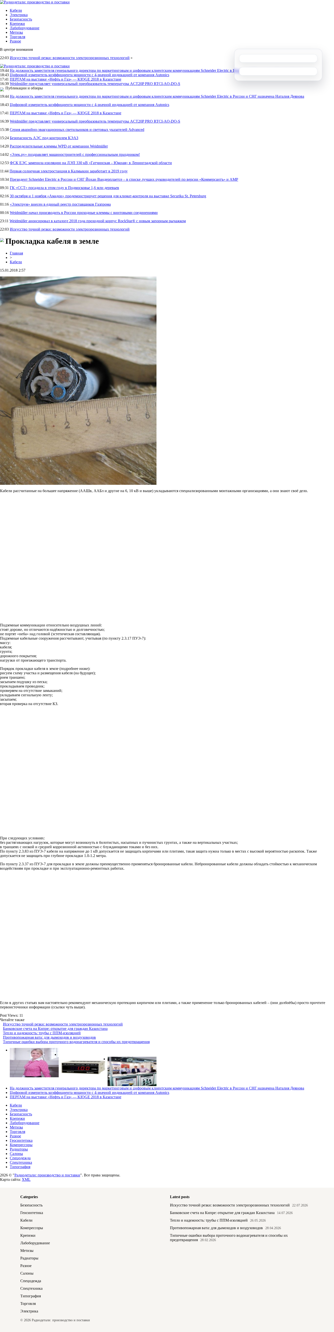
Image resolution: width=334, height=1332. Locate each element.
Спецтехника (21, 1162)
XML (26, 1179)
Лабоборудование (24, 28)
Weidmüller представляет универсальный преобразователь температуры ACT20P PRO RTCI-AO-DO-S (95, 84)
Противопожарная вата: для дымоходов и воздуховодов (49, 1037)
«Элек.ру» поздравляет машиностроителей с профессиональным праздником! (75, 154)
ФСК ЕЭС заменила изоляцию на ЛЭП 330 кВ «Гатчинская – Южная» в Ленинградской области (91, 163)
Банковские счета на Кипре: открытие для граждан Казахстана (55, 1028)
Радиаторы (19, 1149)
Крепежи (17, 23)
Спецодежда (20, 1158)
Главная (16, 253)
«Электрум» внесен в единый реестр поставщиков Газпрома (60, 204)
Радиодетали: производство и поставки (47, 1175)
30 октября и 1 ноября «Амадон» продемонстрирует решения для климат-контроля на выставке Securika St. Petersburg (108, 196)
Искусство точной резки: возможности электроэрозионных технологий (70, 58)
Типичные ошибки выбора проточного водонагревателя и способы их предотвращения (76, 1042)
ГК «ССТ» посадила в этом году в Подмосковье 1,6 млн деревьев (64, 188)
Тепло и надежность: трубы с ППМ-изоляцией (42, 1033)
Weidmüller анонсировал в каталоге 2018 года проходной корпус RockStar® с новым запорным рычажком (98, 221)
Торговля (17, 37)
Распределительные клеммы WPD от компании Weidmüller (59, 146)
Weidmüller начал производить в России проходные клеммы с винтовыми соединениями (84, 213)
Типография (20, 1167)
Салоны (16, 1154)
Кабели (16, 10)
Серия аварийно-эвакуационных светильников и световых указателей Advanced (77, 129)
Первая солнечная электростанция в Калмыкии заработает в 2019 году (69, 171)
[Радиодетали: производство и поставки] (35, 2)
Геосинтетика (21, 1140)
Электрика (19, 15)
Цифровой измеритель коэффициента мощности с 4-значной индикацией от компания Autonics (89, 75)
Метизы (16, 32)
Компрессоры (21, 1145)
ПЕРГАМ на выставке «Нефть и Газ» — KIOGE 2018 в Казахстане (65, 79)
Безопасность (21, 19)
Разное (15, 41)
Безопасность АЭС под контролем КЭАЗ (44, 138)
